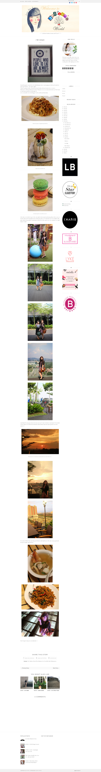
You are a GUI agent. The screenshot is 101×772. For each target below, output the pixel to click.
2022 (65, 106)
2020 (65, 110)
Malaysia (40, 661)
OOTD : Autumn (24, 690)
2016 (65, 117)
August (66, 129)
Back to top (77, 770)
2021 (64, 108)
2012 (64, 151)
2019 (65, 112)
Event (63, 93)
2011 (64, 152)
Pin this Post (53, 658)
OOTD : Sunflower (39, 690)
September (67, 128)
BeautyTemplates (27, 770)
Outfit (49, 661)
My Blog (22, 1)
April (66, 136)
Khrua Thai (35, 661)
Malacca (66, 141)
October (66, 126)
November (67, 124)
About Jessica (28, 1)
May (66, 135)
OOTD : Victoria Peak (53, 690)
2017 (64, 115)
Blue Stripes (67, 145)
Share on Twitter (42, 658)
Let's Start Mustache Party (30, 738)
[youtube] (76, 2)
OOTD (63, 88)
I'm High (66, 143)
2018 (64, 114)
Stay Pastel (67, 138)
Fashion (31, 661)
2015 (64, 119)
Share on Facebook (29, 658)
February (67, 147)
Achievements (35, 1)
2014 (65, 121)
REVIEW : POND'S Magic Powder (32, 744)
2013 (65, 149)
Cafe (28, 661)
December (67, 122)
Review (63, 91)
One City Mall (45, 661)
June (66, 133)
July (65, 131)
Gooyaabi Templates (38, 770)
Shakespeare (53, 661)
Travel (63, 95)
